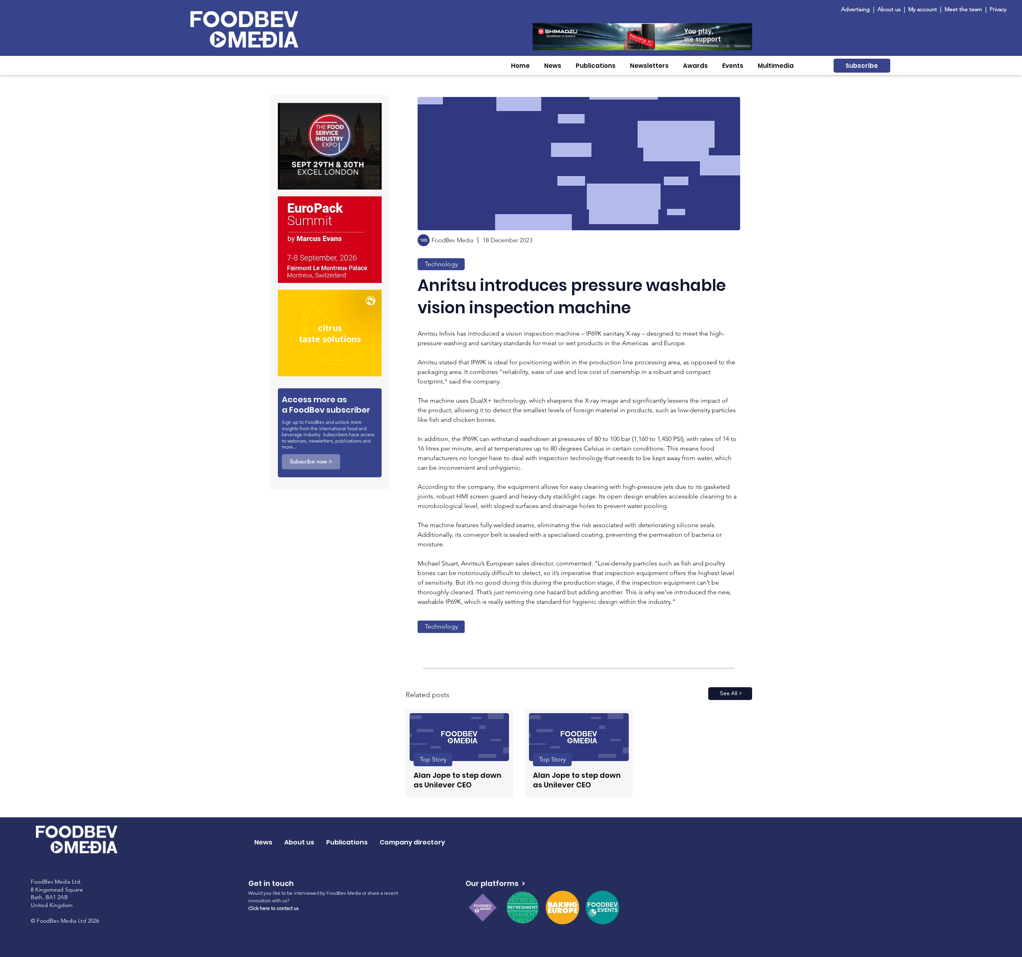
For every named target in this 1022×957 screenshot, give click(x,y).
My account (922, 9)
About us (889, 9)
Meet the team (964, 9)
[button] (552, 65)
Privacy (998, 9)
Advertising (857, 9)
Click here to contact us (273, 908)
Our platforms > (495, 883)
